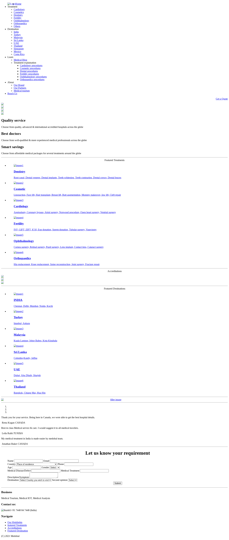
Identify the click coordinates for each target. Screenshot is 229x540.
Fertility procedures (29, 74)
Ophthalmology (21, 20)
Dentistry (18, 15)
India (16, 32)
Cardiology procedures (31, 65)
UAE (16, 43)
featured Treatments (17, 525)
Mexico (17, 51)
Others (17, 26)
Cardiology (19, 9)
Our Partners (20, 88)
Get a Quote (222, 98)
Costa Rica (19, 54)
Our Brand (19, 85)
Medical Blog (20, 60)
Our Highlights (14, 522)
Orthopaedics (20, 23)
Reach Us (12, 93)
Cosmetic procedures (30, 68)
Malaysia (18, 37)
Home (18, 3)
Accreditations (14, 528)
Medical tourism (22, 90)
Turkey (17, 34)
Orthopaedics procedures (32, 79)
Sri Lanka (18, 40)
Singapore (19, 48)
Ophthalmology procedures (33, 76)
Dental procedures (29, 71)
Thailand (18, 46)
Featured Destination (17, 530)
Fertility (17, 18)
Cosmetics (19, 12)
